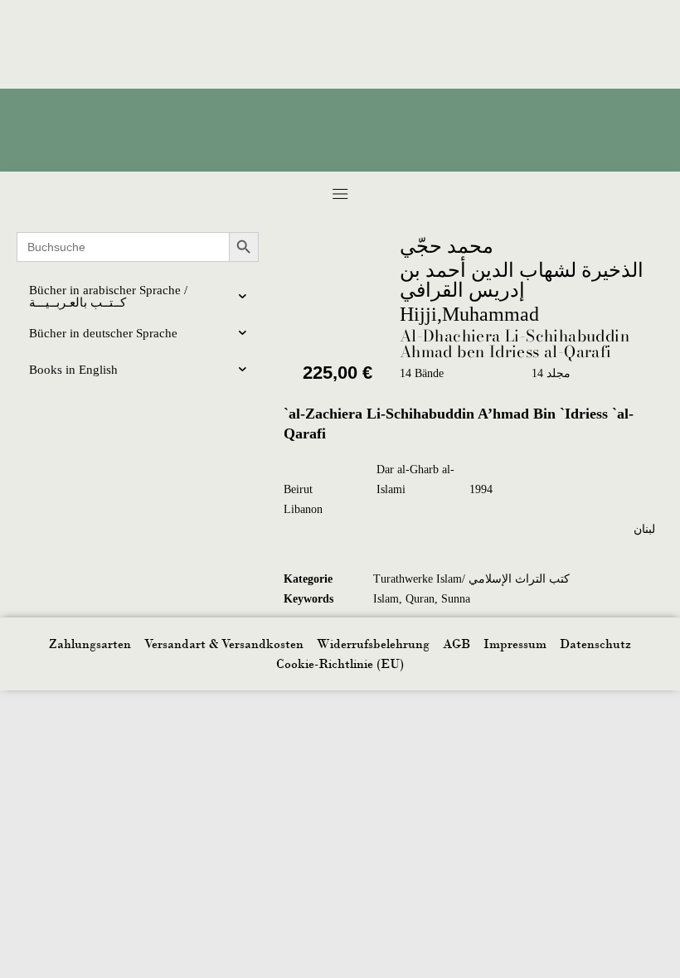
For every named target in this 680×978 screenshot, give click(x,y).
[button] (340, 193)
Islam (386, 599)
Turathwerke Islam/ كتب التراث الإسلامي (471, 579)
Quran (420, 599)
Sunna (455, 599)
